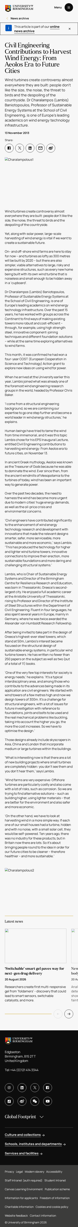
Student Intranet (55, 1180)
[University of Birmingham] (19, 7)
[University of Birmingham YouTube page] (47, 1101)
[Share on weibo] (50, 148)
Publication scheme (57, 1189)
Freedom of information (55, 1198)
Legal (19, 1171)
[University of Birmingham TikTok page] (9, 1101)
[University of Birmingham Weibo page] (22, 1101)
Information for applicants (21, 1198)
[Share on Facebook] (9, 148)
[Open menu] (68, 7)
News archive (20, 18)
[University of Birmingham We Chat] (34, 1101)
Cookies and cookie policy (52, 1207)
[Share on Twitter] (19, 148)
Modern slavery (34, 1171)
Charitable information (19, 1207)
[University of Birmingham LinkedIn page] (22, 1087)
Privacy (9, 1171)
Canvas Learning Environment (24, 1189)
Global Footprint (20, 1116)
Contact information (43, 1215)
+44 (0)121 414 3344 (24, 1070)
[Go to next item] (68, 1014)
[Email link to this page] (40, 148)
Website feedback (16, 1215)
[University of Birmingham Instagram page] (9, 1087)
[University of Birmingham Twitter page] (34, 1087)
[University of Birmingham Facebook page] (47, 1087)
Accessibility (54, 1171)
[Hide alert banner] (69, 28)
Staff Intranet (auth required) (23, 1180)
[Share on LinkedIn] (30, 148)
